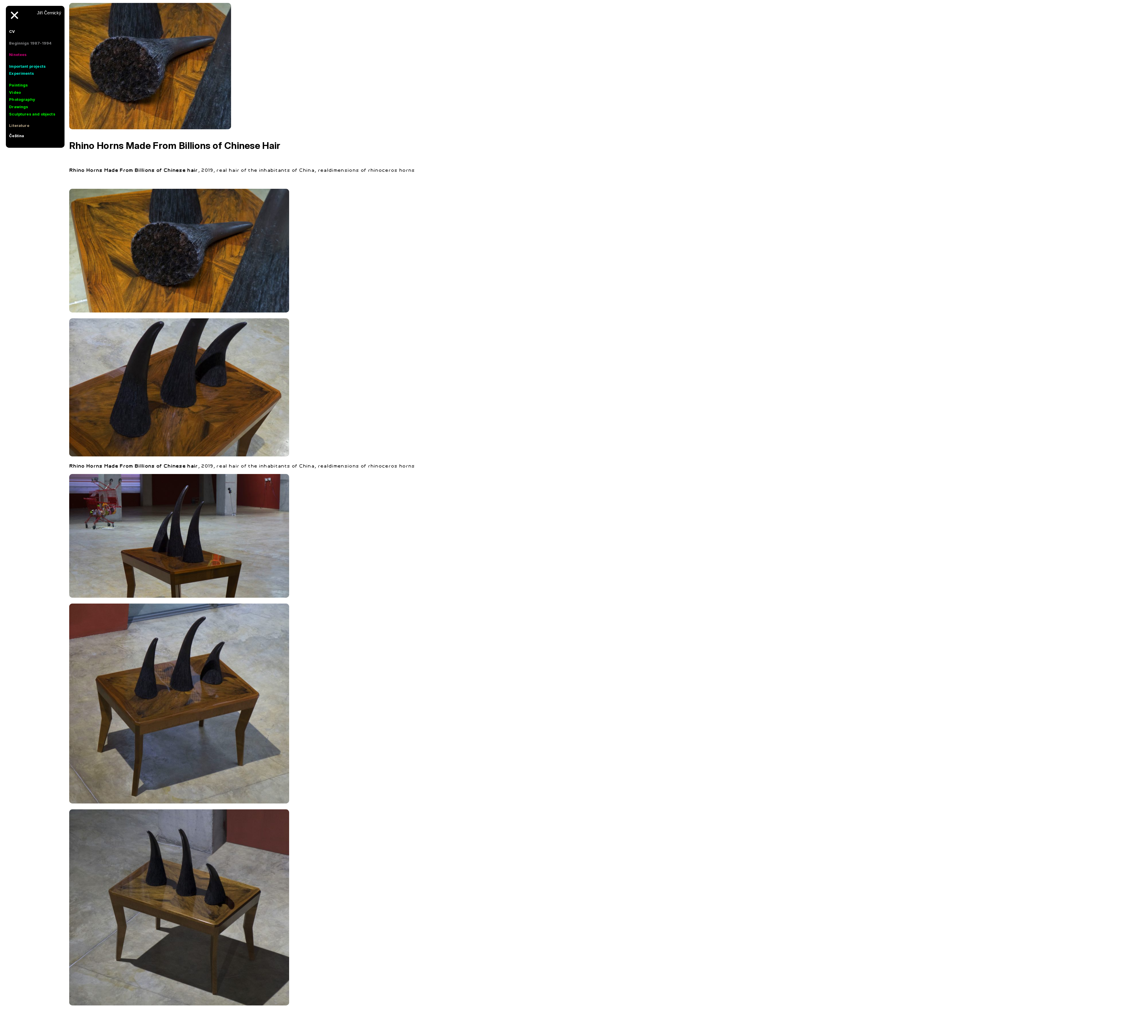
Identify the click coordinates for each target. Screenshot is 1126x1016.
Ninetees (18, 54)
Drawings (18, 106)
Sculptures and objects (32, 114)
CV (12, 31)
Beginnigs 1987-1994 (30, 43)
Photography (22, 99)
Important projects (27, 66)
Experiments (21, 73)
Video (15, 92)
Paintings (18, 85)
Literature (19, 125)
